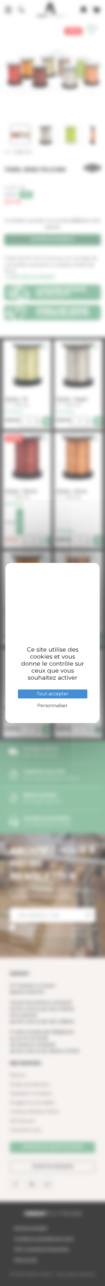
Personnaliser (52, 705)
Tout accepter (52, 693)
